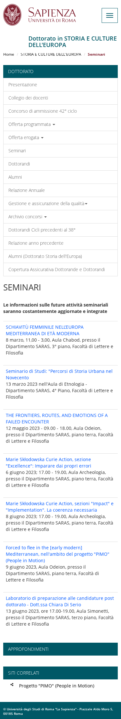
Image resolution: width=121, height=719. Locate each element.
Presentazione (22, 84)
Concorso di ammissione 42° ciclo (42, 111)
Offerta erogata (24, 137)
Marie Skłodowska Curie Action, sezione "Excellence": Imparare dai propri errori (48, 462)
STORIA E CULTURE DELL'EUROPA (51, 54)
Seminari (17, 150)
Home (8, 54)
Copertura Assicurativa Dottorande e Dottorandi (56, 269)
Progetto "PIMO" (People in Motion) (56, 686)
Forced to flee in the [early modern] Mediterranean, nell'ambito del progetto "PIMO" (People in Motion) (57, 553)
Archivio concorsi (26, 216)
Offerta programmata (30, 124)
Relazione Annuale (26, 190)
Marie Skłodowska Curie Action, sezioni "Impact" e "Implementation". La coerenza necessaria (60, 506)
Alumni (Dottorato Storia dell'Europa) (45, 256)
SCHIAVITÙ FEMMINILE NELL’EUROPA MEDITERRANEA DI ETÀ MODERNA (45, 330)
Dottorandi (19, 164)
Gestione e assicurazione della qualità (46, 203)
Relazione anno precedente (36, 243)
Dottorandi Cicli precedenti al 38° (42, 230)
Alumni (15, 177)
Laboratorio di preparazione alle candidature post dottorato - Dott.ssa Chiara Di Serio (60, 601)
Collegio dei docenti (28, 98)
